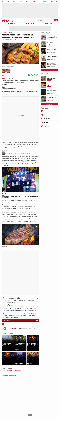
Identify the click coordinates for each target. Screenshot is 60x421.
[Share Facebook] (29, 75)
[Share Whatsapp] (34, 75)
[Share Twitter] (31, 75)
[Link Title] (43, 37)
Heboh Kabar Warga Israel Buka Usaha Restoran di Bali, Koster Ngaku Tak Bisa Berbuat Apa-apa (21, 197)
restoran (19, 91)
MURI (20, 146)
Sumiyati (6, 41)
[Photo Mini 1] (4, 70)
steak (30, 91)
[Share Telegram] (37, 75)
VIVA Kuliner (5, 78)
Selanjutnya (12, 323)
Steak (9, 370)
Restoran (5, 370)
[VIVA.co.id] (9, 20)
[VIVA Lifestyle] (30, 24)
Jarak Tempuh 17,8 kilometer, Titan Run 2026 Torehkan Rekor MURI (18, 153)
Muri (13, 370)
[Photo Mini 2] (8, 70)
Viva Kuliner (18, 370)
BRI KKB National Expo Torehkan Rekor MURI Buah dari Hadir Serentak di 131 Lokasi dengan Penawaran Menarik (21, 88)
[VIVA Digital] (11, 24)
